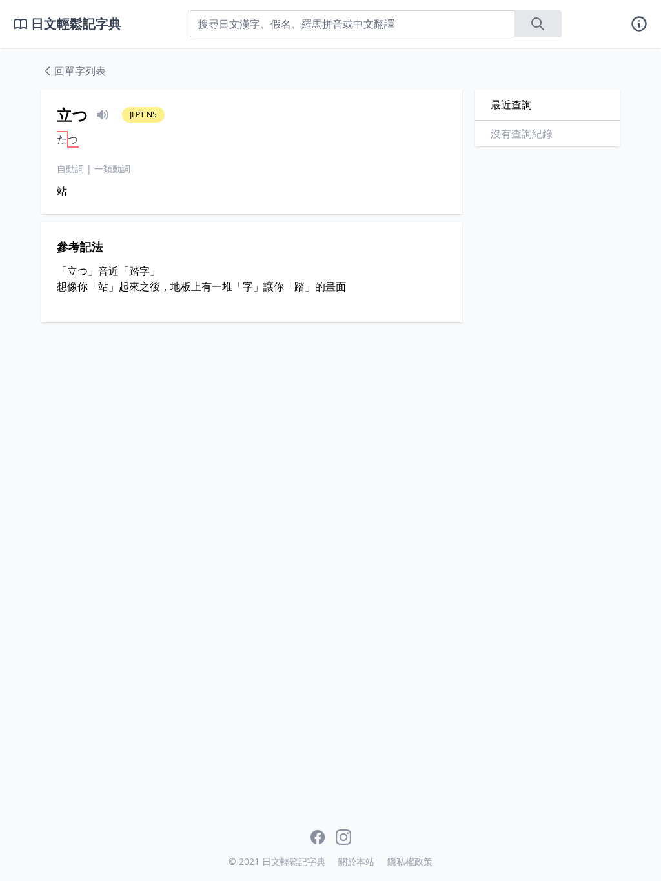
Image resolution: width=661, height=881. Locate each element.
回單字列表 (80, 71)
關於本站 (356, 861)
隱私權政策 (409, 861)
